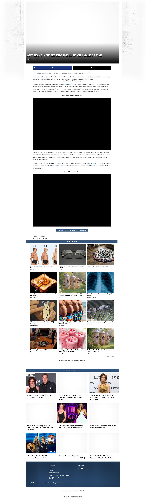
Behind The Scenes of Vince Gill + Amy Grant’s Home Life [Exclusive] (39, 396)
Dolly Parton (102, 163)
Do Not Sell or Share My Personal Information (59, 475)
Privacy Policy (52, 473)
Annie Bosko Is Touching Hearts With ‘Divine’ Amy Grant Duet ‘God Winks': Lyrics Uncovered (40, 428)
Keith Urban (51, 166)
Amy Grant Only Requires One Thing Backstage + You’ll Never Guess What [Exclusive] (70, 397)
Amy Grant (36, 73)
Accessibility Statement (54, 472)
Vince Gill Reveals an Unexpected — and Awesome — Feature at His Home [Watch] (72, 457)
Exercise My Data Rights (54, 477)
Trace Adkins (60, 166)
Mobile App (51, 478)
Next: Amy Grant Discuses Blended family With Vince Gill (72, 230)
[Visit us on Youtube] (82, 469)
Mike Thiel (32, 59)
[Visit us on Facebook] (85, 469)
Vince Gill (88, 166)
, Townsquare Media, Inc (47, 483)
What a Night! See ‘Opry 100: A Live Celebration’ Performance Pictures (38, 457)
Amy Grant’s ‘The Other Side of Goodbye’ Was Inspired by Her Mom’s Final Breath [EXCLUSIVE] (103, 397)
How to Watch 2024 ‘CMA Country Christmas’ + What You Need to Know (102, 457)
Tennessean (67, 84)
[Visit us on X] (88, 469)
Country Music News (44, 238)
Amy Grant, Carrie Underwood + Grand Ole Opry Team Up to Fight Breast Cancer (71, 427)
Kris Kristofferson (91, 163)
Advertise (51, 470)
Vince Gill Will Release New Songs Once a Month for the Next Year (103, 427)
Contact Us (51, 468)
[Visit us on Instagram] (79, 469)
